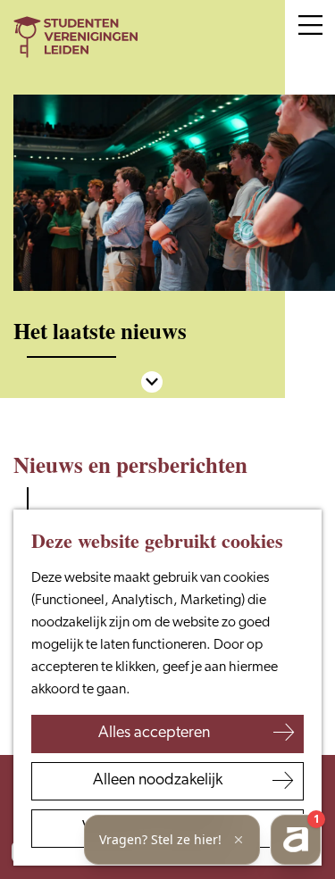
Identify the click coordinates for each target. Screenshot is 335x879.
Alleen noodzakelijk (157, 781)
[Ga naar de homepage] (93, 37)
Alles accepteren (154, 734)
